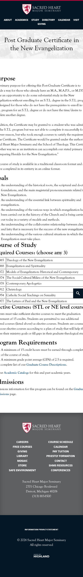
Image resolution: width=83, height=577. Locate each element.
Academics (21, 20)
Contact (61, 461)
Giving (42, 24)
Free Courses (22, 447)
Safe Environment (22, 470)
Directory (48, 20)
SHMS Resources (61, 465)
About (8, 20)
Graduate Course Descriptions (46, 364)
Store (22, 465)
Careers (22, 442)
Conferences (60, 470)
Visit (76, 20)
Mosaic (22, 461)
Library (22, 456)
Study (35, 20)
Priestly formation (60, 456)
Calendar (64, 20)
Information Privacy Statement (41, 529)
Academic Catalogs (16, 372)
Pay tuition (61, 451)
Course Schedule (60, 442)
